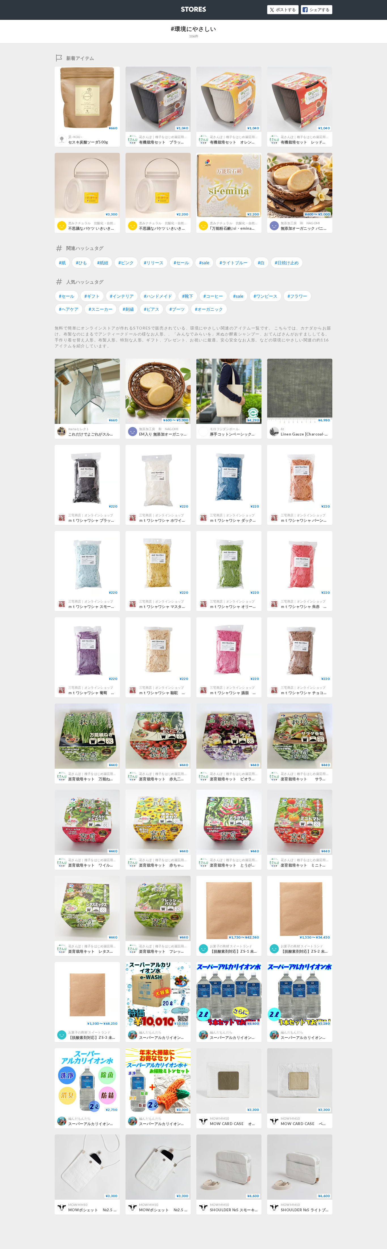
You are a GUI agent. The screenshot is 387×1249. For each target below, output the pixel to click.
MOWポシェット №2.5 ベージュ (98, 1210)
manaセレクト (79, 429)
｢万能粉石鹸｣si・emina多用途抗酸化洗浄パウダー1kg (257, 228)
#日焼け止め (287, 262)
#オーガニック (209, 309)
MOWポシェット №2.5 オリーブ (169, 1210)
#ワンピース (265, 296)
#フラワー (297, 296)
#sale (204, 262)
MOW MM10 (219, 1118)
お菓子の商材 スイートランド (231, 946)
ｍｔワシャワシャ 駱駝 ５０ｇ (166, 692)
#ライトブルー (234, 262)
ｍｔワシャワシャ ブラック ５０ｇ (99, 520)
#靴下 (187, 296)
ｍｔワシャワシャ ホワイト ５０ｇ (170, 520)
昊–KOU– (75, 137)
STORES (184, 7)
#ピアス (151, 309)
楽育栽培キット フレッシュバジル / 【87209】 (183, 951)
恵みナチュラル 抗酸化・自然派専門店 (97, 223)
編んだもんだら (150, 1032)
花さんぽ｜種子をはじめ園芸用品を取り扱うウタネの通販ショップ (187, 137)
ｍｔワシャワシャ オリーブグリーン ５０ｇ (248, 606)
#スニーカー (100, 309)
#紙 (62, 262)
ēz (282, 429)
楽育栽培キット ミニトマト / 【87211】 (320, 865)
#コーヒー (213, 296)
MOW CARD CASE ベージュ (307, 1123)
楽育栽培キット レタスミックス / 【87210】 (111, 951)
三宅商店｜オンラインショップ (90, 515)
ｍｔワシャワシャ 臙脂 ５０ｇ (237, 692)
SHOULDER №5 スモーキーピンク (240, 1210)
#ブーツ (177, 309)
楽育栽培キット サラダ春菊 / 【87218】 (321, 779)
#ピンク (126, 262)
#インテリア (122, 296)
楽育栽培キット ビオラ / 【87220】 (245, 779)
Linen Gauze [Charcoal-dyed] (308, 434)
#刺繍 (128, 309)
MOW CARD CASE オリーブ (236, 1123)
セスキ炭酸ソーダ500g (88, 142)
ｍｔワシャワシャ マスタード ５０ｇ (172, 606)
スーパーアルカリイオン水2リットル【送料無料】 (111, 1123)
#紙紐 (102, 262)
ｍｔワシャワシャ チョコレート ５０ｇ (315, 692)
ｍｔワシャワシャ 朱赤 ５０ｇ (308, 606)
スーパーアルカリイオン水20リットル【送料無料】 (183, 1037)
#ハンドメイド (158, 296)
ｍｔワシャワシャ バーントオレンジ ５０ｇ (319, 520)
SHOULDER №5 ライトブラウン (309, 1210)
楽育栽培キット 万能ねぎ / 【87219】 (105, 779)
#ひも (81, 262)
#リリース (153, 262)
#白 (261, 262)
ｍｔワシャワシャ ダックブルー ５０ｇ (244, 520)
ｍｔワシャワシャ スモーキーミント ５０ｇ (106, 606)
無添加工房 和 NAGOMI (300, 223)
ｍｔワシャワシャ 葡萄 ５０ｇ (95, 692)
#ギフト (92, 296)
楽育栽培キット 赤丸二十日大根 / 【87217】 (182, 779)
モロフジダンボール (224, 429)
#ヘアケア (68, 309)
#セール (181, 262)
